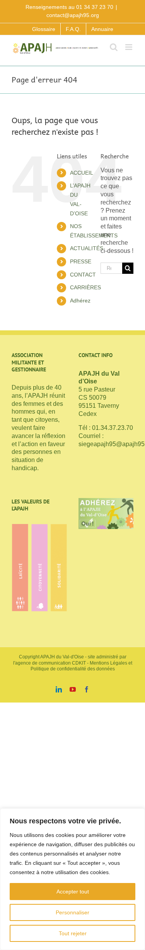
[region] (72, 879)
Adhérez (80, 300)
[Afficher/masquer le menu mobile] (129, 47)
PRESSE (80, 261)
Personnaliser (72, 912)
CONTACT (83, 274)
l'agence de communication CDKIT (49, 663)
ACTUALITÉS (86, 248)
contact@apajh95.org (72, 15)
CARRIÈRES (85, 287)
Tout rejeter (73, 933)
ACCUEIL (81, 173)
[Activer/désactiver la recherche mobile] (114, 47)
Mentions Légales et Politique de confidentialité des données (81, 666)
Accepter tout (72, 891)
